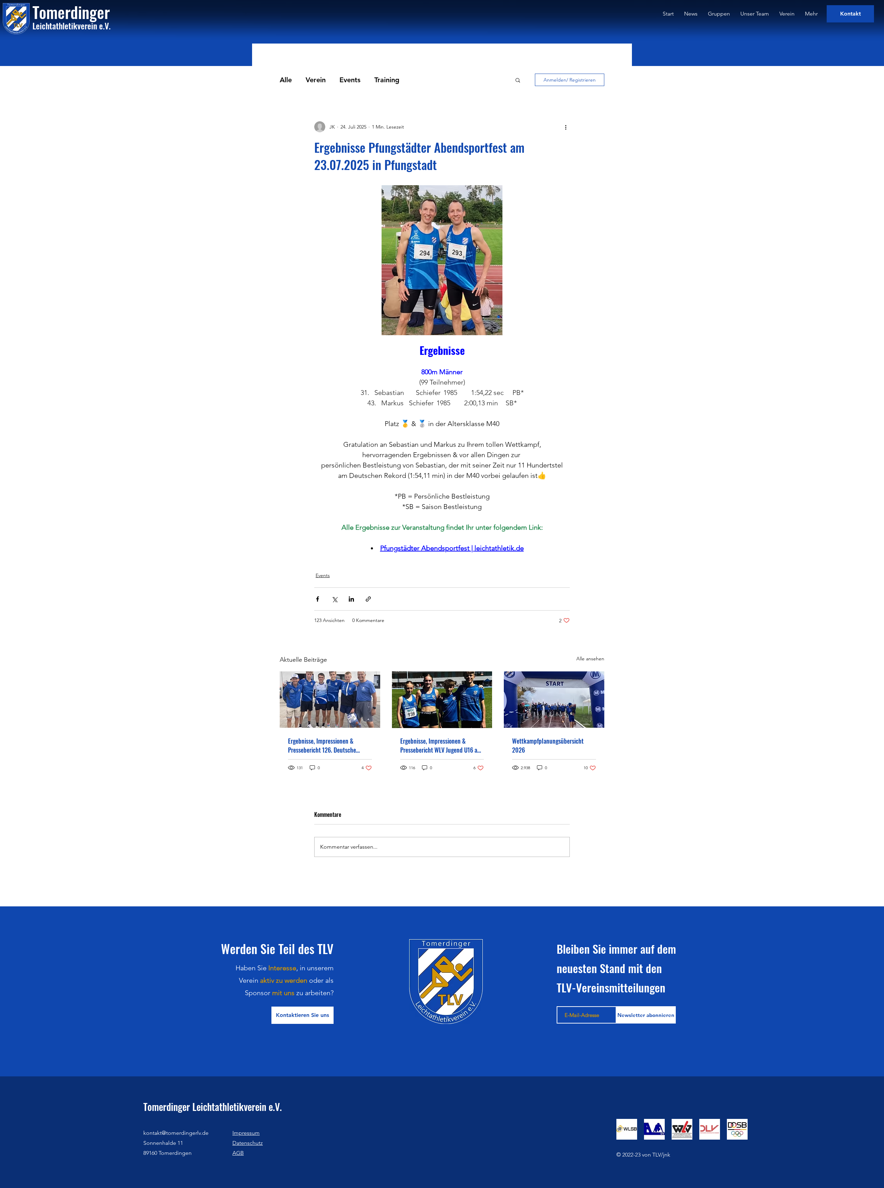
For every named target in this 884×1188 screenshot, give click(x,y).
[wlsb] (626, 1129)
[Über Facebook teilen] (317, 599)
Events (350, 80)
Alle (286, 80)
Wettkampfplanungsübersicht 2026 (548, 745)
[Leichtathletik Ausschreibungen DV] (654, 1129)
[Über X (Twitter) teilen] (334, 599)
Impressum (246, 1133)
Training (387, 80)
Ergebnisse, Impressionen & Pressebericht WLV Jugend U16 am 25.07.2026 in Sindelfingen (441, 745)
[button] (518, 80)
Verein (316, 80)
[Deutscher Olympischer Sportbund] (737, 1129)
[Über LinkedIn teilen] (351, 599)
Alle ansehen (590, 659)
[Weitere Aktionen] (565, 127)
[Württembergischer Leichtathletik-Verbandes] (682, 1129)
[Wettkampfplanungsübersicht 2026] (554, 699)
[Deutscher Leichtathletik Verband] (709, 1129)
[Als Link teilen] (368, 599)
